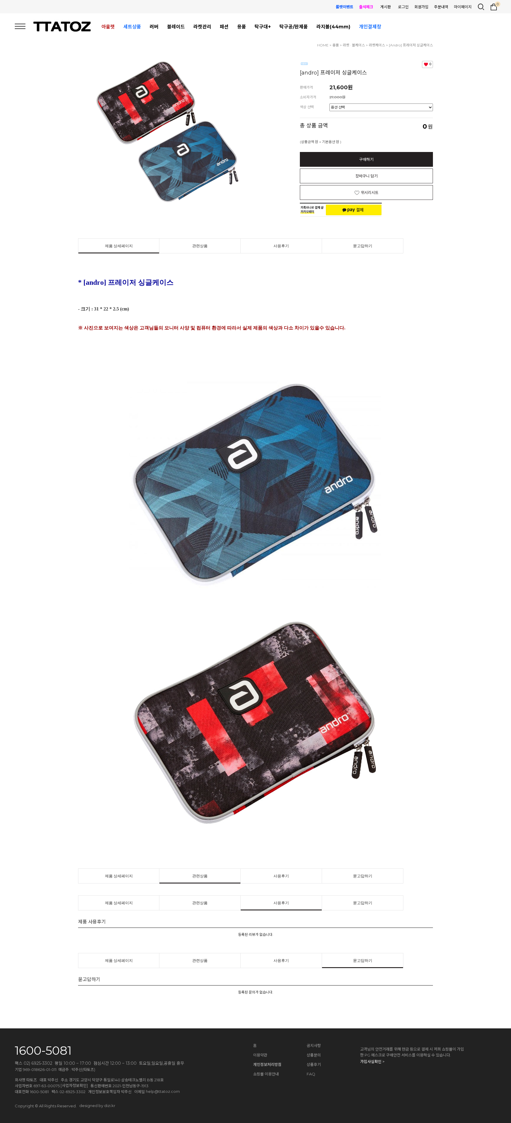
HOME (323, 45)
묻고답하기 (362, 246)
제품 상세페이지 (119, 246)
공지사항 (314, 1045)
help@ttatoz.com (163, 1091)
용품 (241, 27)
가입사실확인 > (372, 1061)
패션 (224, 27)
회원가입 (421, 6)
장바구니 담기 (366, 176)
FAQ (311, 1074)
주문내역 (441, 6)
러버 (154, 27)
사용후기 (281, 246)
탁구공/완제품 (293, 27)
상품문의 (314, 1055)
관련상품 (200, 246)
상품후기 (314, 1064)
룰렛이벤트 (344, 6)
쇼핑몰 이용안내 (266, 1074)
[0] (494, 6)
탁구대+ (263, 27)
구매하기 (366, 159)
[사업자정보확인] (74, 1085)
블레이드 (176, 27)
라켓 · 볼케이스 (354, 45)
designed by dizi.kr (97, 1105)
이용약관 (260, 1055)
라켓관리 (202, 27)
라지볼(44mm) (333, 27)
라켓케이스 (377, 45)
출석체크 (366, 6)
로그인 (403, 6)
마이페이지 (463, 6)
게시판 (385, 6)
